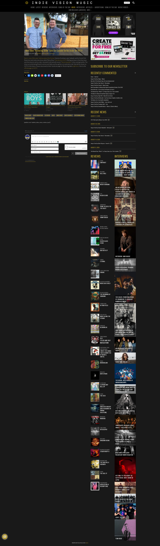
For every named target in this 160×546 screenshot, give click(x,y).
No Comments (51, 53)
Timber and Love (29, 118)
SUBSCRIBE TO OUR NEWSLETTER (109, 66)
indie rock (59, 115)
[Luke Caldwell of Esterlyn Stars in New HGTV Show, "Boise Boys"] (34, 99)
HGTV (53, 115)
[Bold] (33, 142)
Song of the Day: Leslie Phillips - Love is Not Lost (101, 102)
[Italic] (35, 142)
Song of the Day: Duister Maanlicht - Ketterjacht (101, 127)
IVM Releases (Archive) (77, 10)
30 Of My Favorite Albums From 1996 (99, 120)
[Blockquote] (47, 142)
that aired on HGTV (60, 60)
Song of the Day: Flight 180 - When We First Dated (102, 96)
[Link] (51, 142)
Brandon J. (39, 53)
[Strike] (39, 142)
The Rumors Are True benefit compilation (99, 100)
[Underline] (37, 142)
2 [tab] (94, 59)
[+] (56, 141)
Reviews (45, 7)
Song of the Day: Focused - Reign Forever (100, 85)
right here (76, 66)
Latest (38, 7)
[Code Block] (49, 142)
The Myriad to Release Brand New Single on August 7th (102, 93)
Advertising (99, 7)
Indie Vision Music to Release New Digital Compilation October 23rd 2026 (107, 87)
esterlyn (47, 115)
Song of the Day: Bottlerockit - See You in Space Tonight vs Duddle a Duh (106, 98)
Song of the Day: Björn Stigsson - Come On (100, 143)
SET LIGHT (127, 2)
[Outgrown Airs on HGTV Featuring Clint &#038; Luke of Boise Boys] (78, 99)
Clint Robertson (38, 115)
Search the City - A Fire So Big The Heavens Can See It (102, 89)
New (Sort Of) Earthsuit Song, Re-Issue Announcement (102, 81)
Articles (89, 7)
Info (88, 10)
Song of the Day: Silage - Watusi (98, 79)
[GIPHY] (58, 142)
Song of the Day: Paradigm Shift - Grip (99, 104)
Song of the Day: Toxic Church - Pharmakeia (100, 83)
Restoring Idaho (66, 62)
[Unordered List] (44, 142)
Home (33, 7)
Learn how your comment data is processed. (57, 156)
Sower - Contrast (94, 77)
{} (53, 141)
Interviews (53, 7)
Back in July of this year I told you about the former (39, 58)
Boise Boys (28, 115)
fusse (87, 542)
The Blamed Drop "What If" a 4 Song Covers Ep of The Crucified (105, 91)
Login (85, 131)
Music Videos (123, 7)
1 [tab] (92, 59)
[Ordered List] (42, 142)
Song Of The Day (64, 7)
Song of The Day (111, 7)
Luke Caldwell (68, 115)
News (73, 7)
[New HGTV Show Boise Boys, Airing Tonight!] (56, 99)
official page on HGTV (30, 68)
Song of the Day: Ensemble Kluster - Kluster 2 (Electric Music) (104, 106)
